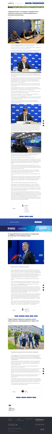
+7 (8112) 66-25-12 (39, 419)
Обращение (28, 3)
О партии (9, 5)
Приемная (31, 5)
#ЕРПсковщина (21, 216)
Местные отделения (26, 5)
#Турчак (31, 216)
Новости (16, 8)
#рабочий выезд (23, 397)
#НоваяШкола (26, 216)
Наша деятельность (19, 5)
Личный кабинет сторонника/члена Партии (38, 3)
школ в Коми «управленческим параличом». (29, 157)
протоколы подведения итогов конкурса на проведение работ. (22, 48)
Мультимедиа (36, 5)
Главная (9, 8)
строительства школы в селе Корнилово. (26, 91)
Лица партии (13, 5)
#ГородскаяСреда (29, 397)
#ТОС (34, 397)
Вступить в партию (42, 5)
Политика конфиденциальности (11, 430)
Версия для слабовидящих (41, 1)
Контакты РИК (10, 420)
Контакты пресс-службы (20, 420)
